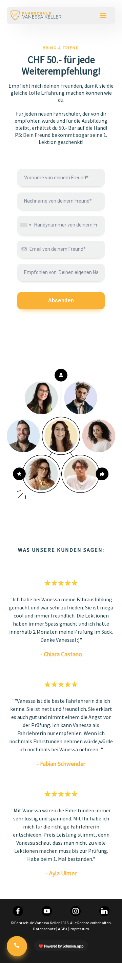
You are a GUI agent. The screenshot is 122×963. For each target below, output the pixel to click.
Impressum (79, 928)
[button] (103, 15)
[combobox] (25, 225)
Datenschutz (44, 928)
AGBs (62, 928)
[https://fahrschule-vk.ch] (36, 15)
